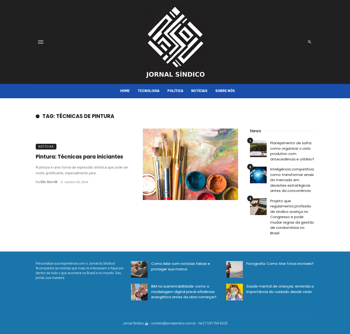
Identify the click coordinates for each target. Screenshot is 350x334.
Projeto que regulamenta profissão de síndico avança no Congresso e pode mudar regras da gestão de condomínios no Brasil (292, 217)
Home (125, 91)
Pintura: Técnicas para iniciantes (79, 156)
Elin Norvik (49, 182)
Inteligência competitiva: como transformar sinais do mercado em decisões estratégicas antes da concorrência (292, 180)
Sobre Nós (225, 91)
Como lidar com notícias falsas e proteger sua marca (180, 266)
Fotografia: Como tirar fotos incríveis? (280, 263)
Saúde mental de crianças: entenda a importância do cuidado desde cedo (280, 289)
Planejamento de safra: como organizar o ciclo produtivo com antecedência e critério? (292, 151)
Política (175, 91)
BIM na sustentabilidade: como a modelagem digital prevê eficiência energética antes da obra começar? (183, 291)
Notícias (199, 91)
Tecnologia (149, 91)
